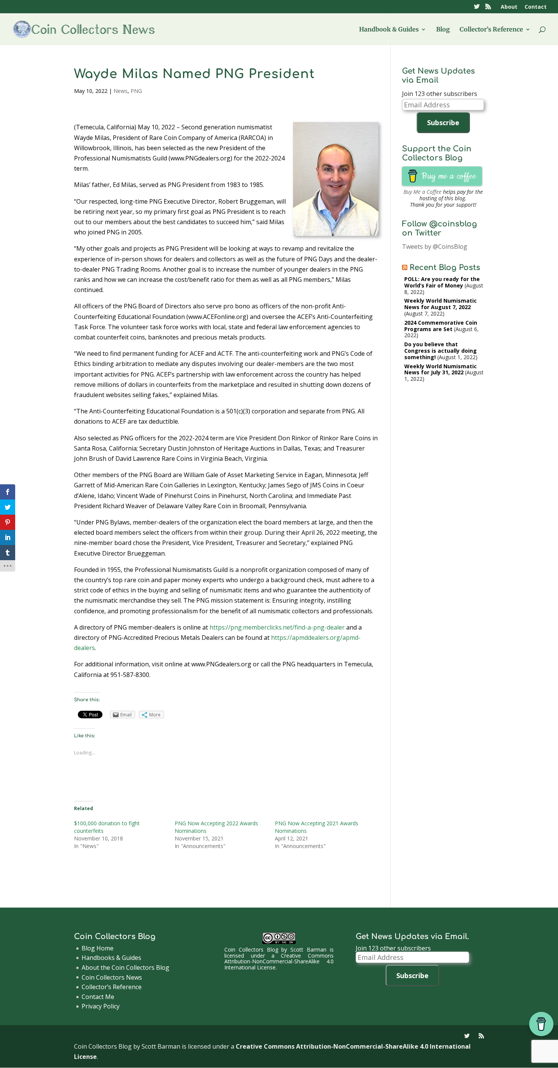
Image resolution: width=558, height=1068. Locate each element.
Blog (443, 30)
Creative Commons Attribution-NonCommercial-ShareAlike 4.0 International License (279, 961)
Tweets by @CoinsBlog (434, 246)
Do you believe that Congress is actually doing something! (440, 351)
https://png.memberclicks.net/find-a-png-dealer (277, 627)
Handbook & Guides (389, 30)
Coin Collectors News (112, 977)
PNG (136, 90)
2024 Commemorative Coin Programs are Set (440, 326)
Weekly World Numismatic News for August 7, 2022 (440, 304)
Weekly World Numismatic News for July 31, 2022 (440, 369)
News (120, 90)
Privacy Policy (101, 1006)
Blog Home (97, 948)
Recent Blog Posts (445, 267)
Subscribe (443, 122)
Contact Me (98, 997)
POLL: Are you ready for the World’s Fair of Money (442, 282)
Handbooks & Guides (111, 957)
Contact (536, 7)
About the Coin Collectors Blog (125, 967)
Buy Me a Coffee (422, 191)
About (509, 7)
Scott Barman (308, 949)
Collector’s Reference (491, 30)
